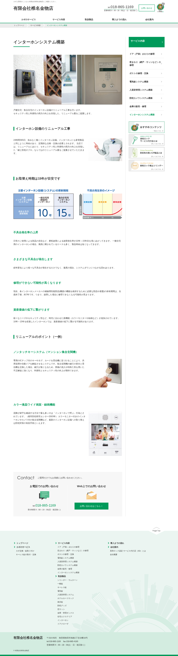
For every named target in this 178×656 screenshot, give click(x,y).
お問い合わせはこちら (90, 506)
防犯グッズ (62, 606)
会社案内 (149, 20)
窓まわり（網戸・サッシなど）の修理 (72, 551)
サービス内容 (59, 20)
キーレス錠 (62, 587)
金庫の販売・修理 (64, 569)
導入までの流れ (119, 20)
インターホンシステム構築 (68, 572)
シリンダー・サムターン (67, 580)
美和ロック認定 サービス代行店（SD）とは (128, 551)
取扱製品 (89, 20)
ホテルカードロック (65, 598)
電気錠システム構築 (65, 558)
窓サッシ (61, 609)
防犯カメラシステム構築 (67, 565)
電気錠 (60, 591)
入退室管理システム (65, 595)
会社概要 (113, 554)
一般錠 (60, 584)
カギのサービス (28, 20)
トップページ (19, 25)
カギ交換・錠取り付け (25, 551)
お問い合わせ (146, 8)
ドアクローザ (62, 624)
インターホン (62, 620)
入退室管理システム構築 (67, 561)
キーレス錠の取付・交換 (26, 554)
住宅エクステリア (64, 616)
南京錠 (60, 602)
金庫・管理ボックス (65, 613)
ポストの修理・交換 (65, 554)
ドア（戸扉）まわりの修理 (68, 547)
